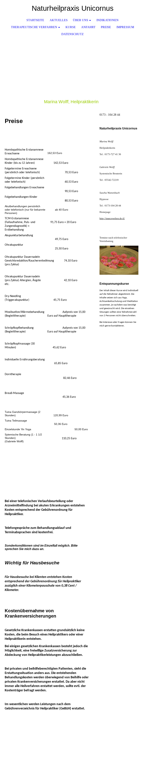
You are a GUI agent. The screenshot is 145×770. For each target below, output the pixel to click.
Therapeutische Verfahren (34, 27)
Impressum (125, 27)
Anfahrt (88, 27)
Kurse (71, 27)
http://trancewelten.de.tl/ (112, 218)
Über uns (80, 20)
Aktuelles (59, 20)
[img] (131, 8)
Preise (106, 27)
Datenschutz (72, 34)
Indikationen (107, 20)
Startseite (35, 20)
